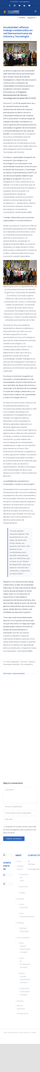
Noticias (20, 1001)
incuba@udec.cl (24, 2)
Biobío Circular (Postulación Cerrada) (21, 978)
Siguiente (31, 17)
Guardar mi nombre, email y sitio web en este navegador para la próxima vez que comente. (19, 829)
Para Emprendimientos (21, 915)
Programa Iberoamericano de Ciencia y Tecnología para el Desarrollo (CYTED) (19, 95)
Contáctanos (20, 1013)
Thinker (33, 1033)
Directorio (21, 886)
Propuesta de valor (21, 877)
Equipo (21, 892)
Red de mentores (20, 1007)
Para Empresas (21, 906)
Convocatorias (20, 937)
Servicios (20, 899)
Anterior (22, 17)
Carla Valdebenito (12, 662)
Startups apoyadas (21, 929)
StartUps (20, 923)
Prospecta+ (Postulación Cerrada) (21, 991)
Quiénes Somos (20, 867)
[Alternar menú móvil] (36, 11)
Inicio (19, 861)
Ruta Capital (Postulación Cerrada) (21, 947)
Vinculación (16, 664)
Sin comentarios (27, 664)
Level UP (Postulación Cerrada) (21, 963)
